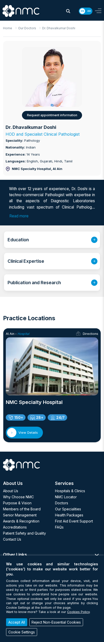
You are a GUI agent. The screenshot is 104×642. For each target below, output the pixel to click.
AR (89, 11)
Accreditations (15, 527)
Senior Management (20, 515)
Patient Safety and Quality (24, 533)
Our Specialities (68, 509)
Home (7, 28)
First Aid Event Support (74, 521)
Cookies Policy (78, 612)
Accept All (16, 622)
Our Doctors (27, 28)
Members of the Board (22, 509)
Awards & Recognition (21, 521)
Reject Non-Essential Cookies (56, 622)
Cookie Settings (21, 632)
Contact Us (12, 539)
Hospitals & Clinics (70, 491)
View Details (28, 432)
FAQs (59, 527)
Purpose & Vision (17, 503)
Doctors (61, 503)
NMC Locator (66, 497)
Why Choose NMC (18, 497)
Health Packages (69, 515)
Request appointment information (52, 115)
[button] (68, 11)
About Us (10, 491)
